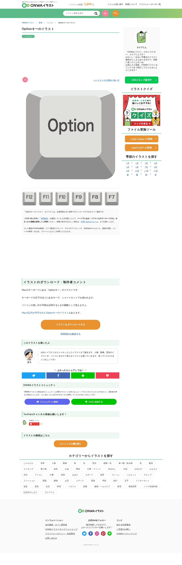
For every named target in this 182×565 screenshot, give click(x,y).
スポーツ (89, 475)
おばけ (75, 475)
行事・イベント (94, 469)
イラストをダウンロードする (70, 325)
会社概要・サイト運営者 (56, 525)
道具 (56, 469)
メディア (80, 481)
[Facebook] (58, 375)
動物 (65, 463)
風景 (102, 475)
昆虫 (94, 463)
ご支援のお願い (123, 529)
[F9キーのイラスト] (78, 198)
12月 (156, 171)
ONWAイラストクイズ (127, 534)
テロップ (148, 475)
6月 (137, 167)
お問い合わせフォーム (89, 222)
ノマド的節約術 (150, 487)
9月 (127, 171)
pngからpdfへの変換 (141, 148)
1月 (127, 163)
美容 (37, 487)
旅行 (115, 481)
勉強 (151, 463)
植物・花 (107, 463)
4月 (155, 163)
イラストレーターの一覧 (150, 4)
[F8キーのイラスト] (95, 198)
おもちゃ (153, 469)
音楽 (25, 487)
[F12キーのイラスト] (29, 198)
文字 (127, 481)
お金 (67, 469)
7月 (146, 167)
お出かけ (138, 469)
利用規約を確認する (71, 334)
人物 (54, 463)
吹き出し (112, 469)
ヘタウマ (72, 487)
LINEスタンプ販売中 (141, 80)
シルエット (131, 475)
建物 (56, 481)
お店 (67, 481)
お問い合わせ (51, 538)
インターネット (143, 481)
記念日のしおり (30, 492)
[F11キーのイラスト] (45, 198)
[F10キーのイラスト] (62, 198)
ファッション (29, 481)
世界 (43, 463)
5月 (127, 167)
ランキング (28, 469)
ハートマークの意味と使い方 (106, 80)
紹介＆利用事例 (123, 525)
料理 (59, 487)
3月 (146, 163)
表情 (63, 475)
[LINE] (83, 375)
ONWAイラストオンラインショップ (61, 529)
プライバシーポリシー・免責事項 (60, 534)
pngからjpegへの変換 (141, 139)
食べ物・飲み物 (125, 463)
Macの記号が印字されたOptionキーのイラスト (45, 313)
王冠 (125, 469)
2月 (137, 163)
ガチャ (115, 13)
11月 (146, 171)
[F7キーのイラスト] (111, 198)
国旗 (45, 481)
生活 (48, 487)
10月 (137, 171)
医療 (85, 487)
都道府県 (132, 487)
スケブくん (49, 492)
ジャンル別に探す (115, 4)
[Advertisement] (70, 57)
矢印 (25, 475)
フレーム (115, 475)
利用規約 (44, 218)
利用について (131, 4)
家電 (119, 487)
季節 (78, 469)
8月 (155, 167)
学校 (104, 481)
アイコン (39, 475)
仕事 (52, 475)
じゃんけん (28, 463)
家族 (93, 481)
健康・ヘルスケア (102, 487)
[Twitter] (33, 375)
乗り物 (44, 469)
